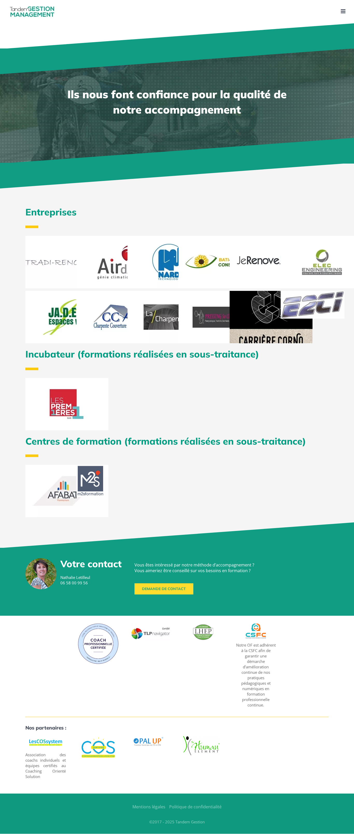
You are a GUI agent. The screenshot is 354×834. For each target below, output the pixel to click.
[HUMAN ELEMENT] (201, 737)
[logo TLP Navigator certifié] (151, 625)
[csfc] (256, 625)
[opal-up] (149, 737)
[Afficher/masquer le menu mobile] (343, 11)
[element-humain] (203, 625)
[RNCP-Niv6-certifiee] (98, 625)
